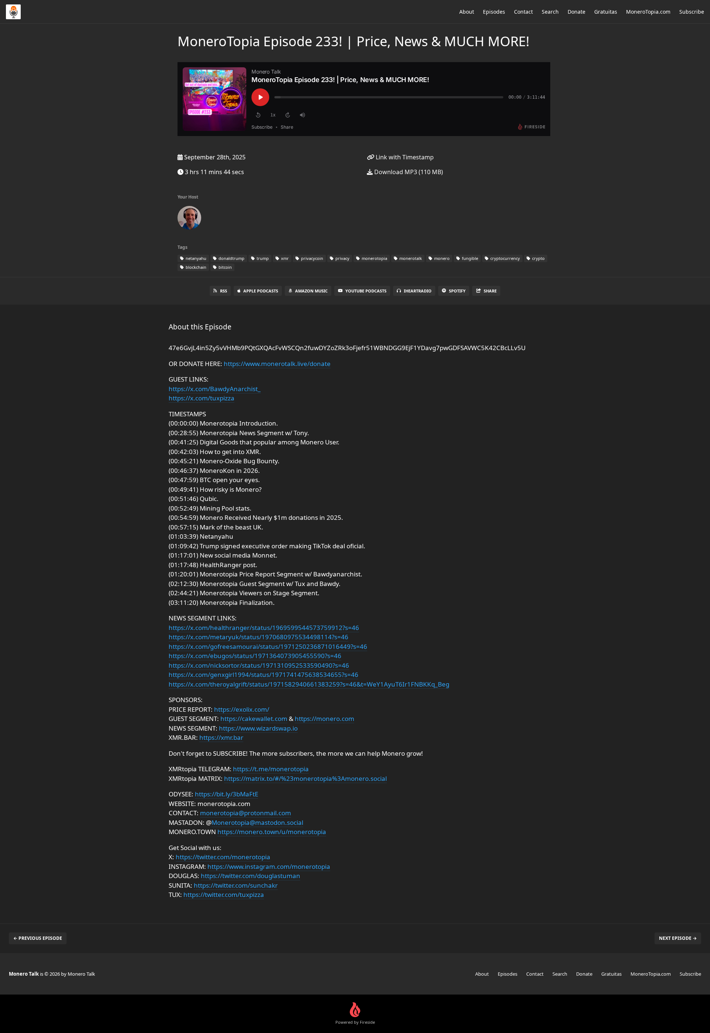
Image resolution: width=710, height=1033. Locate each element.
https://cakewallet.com (253, 718)
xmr (284, 258)
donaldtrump (230, 258)
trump (262, 258)
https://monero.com (324, 718)
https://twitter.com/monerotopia (223, 857)
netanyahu (195, 258)
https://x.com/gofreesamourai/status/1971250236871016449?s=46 (268, 646)
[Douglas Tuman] (189, 219)
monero (441, 258)
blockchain (195, 267)
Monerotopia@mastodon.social (257, 822)
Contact (523, 11)
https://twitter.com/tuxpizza (223, 894)
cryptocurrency (504, 258)
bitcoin (224, 267)
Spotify (457, 291)
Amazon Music (311, 291)
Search (550, 11)
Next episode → (678, 938)
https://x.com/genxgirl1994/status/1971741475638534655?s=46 (263, 674)
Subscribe (691, 11)
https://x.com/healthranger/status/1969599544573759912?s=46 (264, 627)
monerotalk (410, 258)
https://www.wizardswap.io (258, 728)
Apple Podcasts (260, 291)
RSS (223, 291)
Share (490, 291)
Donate (576, 11)
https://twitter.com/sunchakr (236, 885)
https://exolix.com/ (241, 709)
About (466, 11)
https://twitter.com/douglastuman (250, 875)
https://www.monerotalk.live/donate (277, 363)
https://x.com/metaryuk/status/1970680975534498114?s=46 (258, 637)
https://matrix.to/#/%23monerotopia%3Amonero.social (305, 778)
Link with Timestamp (404, 157)
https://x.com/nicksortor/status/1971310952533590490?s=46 (259, 665)
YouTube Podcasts (365, 291)
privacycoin (311, 258)
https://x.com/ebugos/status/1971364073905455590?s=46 (255, 655)
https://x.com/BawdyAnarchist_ (215, 389)
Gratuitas (605, 11)
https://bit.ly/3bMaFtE (226, 794)
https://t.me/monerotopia (271, 769)
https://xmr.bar (221, 737)
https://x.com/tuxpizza (201, 398)
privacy (341, 258)
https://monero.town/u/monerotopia (271, 831)
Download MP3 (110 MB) (408, 172)
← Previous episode (37, 938)
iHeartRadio (418, 291)
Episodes (494, 11)
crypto (538, 258)
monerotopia (374, 258)
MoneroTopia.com (648, 11)
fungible (469, 258)
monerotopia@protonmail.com (245, 813)
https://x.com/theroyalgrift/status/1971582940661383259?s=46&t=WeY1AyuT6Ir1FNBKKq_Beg (309, 684)
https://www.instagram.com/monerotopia (268, 866)
